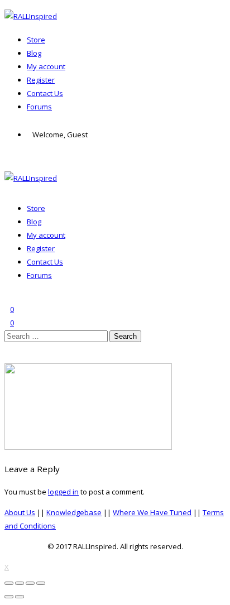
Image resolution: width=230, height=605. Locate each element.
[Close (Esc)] (8, 583)
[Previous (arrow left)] (8, 596)
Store (36, 40)
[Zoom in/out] (40, 583)
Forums (39, 107)
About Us (19, 512)
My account (46, 66)
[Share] (19, 583)
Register (41, 80)
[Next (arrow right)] (19, 596)
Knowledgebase (74, 512)
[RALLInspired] (30, 16)
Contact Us (45, 93)
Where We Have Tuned (152, 512)
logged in (63, 492)
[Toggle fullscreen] (30, 583)
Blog (34, 53)
